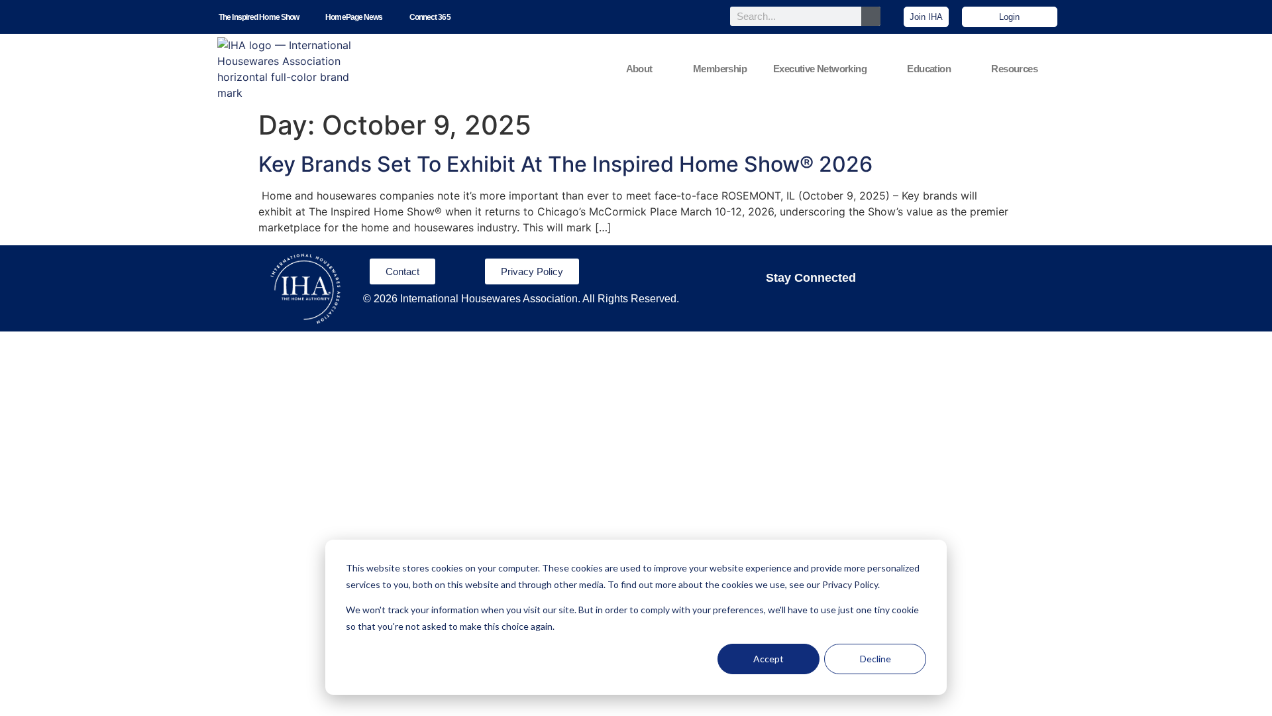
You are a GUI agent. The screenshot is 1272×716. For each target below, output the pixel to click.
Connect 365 (429, 17)
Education (929, 68)
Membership (720, 68)
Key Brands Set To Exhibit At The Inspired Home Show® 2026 (565, 164)
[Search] (870, 16)
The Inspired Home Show (259, 17)
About (639, 68)
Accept (768, 658)
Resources (1014, 68)
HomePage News (353, 17)
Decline (875, 658)
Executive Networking (820, 68)
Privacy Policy (850, 584)
